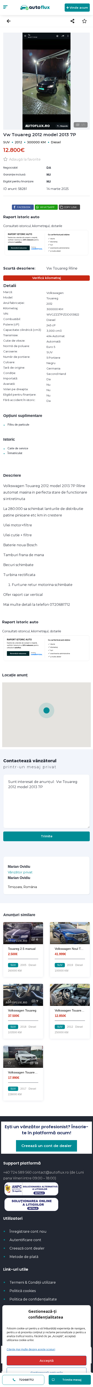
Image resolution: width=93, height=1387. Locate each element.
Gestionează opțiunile (46, 1372)
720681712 (26, 1379)
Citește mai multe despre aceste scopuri (31, 1349)
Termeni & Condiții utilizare (33, 1282)
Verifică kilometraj (46, 278)
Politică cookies (23, 1291)
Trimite (46, 836)
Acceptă (47, 1361)
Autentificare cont (25, 1240)
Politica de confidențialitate (33, 1299)
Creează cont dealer (27, 1248)
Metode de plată (24, 1257)
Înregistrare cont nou (28, 1231)
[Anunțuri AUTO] (35, 7)
